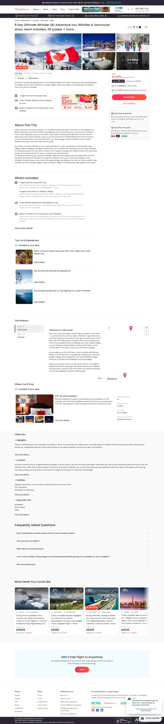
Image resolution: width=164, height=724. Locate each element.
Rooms (43, 73)
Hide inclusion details (24, 228)
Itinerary (35, 73)
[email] (140, 27)
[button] (29, 329)
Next (99, 378)
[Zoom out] (146, 331)
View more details (62, 420)
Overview (18, 73)
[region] (127, 353)
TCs (103, 3)
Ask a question (129, 103)
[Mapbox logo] (112, 379)
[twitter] (137, 27)
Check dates (129, 97)
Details (49, 73)
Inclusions (27, 73)
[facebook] (134, 27)
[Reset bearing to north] (146, 334)
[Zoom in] (146, 327)
